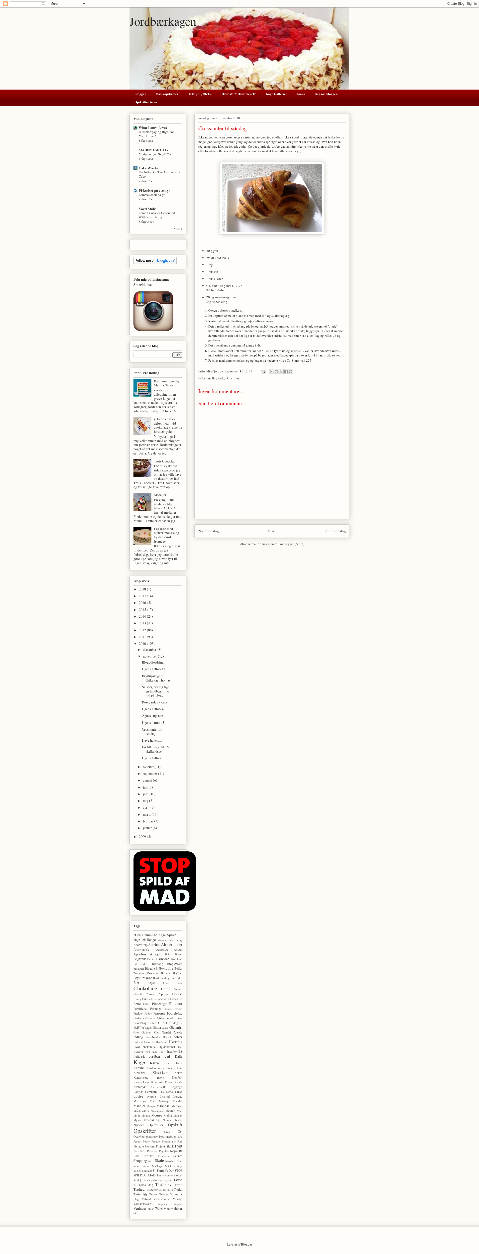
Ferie (137, 1003)
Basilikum (176, 959)
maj (146, 800)
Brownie (152, 973)
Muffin (168, 1115)
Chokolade (145, 988)
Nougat (167, 1120)
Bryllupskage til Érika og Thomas (156, 678)
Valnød (146, 1199)
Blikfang (157, 964)
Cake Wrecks (148, 168)
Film (146, 1004)
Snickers (170, 1166)
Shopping (140, 1160)
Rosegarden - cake (155, 702)
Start (271, 530)
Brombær (138, 973)
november (150, 656)
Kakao (154, 1062)
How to (149, 1042)
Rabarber (152, 1151)
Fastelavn (176, 999)
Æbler (178, 1208)
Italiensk (139, 1056)
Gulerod (146, 1032)
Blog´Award (174, 964)
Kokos (178, 1073)
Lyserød (151, 1096)
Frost (168, 1009)
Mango (151, 1106)
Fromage (155, 1009)
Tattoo (177, 1179)
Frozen (178, 1009)
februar (148, 821)
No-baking (151, 1120)
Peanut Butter (141, 1141)
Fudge (148, 1013)
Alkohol (154, 944)
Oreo (167, 1132)
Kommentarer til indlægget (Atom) (280, 544)
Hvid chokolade (144, 1047)
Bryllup (177, 973)
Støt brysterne (164, 1175)
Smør (146, 1166)
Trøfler (178, 1189)
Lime (169, 1092)
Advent (162, 940)
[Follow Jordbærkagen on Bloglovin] (155, 262)
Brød (156, 978)
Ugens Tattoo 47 (153, 669)
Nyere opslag (208, 530)
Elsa (153, 999)
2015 (143, 609)
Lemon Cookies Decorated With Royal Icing (157, 215)
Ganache (150, 1018)
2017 (143, 595)
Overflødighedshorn (145, 1137)
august (148, 780)
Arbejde (155, 954)
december (150, 649)
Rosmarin (163, 1156)
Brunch (165, 973)
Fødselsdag (174, 1013)
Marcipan (163, 1105)
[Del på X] (281, 371)
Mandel (177, 1101)
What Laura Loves (153, 127)
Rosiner (148, 1156)
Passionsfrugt (167, 1137)
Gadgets (138, 1018)
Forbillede (140, 1009)
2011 (143, 636)
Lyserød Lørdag (171, 1096)
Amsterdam (161, 949)
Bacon (178, 954)
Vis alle (178, 228)
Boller (178, 968)
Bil (135, 964)
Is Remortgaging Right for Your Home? (156, 133)
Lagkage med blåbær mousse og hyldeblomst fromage (166, 535)
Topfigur (139, 1189)
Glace (152, 1023)
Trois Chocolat (164, 461)
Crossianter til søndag (152, 731)
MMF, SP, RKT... (200, 93)
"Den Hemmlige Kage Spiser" (155, 934)
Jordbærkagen (162, 21)
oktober (149, 766)
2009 (143, 836)
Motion (145, 1115)
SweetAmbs (147, 208)
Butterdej (176, 978)
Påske (143, 1151)
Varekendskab (142, 1204)
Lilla (161, 1092)
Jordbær (154, 1056)
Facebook (163, 999)
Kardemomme (155, 1068)
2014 (143, 616)
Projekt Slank (165, 1146)
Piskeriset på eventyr (154, 190)
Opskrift (175, 1125)
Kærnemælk (158, 1087)
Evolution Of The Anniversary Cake (159, 174)
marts (147, 814)
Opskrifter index (146, 102)
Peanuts (155, 1141)
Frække (138, 1013)
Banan (151, 959)
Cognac (178, 989)
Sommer (147, 1170)
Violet (150, 1208)
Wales (159, 1208)
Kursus (169, 1082)
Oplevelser (155, 1125)
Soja (179, 1166)
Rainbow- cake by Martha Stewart (166, 383)
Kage (139, 1062)
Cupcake (163, 994)
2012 (143, 630)
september (150, 773)
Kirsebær (139, 1073)
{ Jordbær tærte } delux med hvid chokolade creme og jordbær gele (168, 425)
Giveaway (139, 1023)
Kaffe (178, 1056)
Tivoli (178, 1185)
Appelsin (139, 954)
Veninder (139, 1208)
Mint (179, 1111)
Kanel (167, 1063)
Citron (165, 989)
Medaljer (160, 494)
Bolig (169, 968)
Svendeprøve (150, 1180)
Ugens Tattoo (151, 758)
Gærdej (166, 1032)
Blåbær (160, 968)
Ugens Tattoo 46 (153, 708)
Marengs (176, 1106)
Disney (137, 999)
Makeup (164, 1101)
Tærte (137, 1194)
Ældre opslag (335, 530)
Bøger (151, 983)
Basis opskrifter (167, 93)
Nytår (178, 1120)
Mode (136, 1115)
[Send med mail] (271, 371)
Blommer (138, 968)
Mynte (137, 1120)
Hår (180, 1047)
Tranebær (152, 1189)
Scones (177, 1156)
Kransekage (141, 1082)
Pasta (179, 1137)
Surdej (137, 1180)
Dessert (177, 994)
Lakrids (138, 1092)
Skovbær (170, 1161)
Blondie (150, 968)
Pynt (178, 1146)
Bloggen (140, 93)
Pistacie (138, 1146)
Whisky (168, 1208)
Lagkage (176, 1086)
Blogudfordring (153, 662)
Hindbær (176, 1036)
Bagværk (218, 378)
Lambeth (151, 1092)
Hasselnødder (153, 1037)
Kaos (179, 1063)
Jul (167, 1056)
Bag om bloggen (326, 93)
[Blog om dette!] (276, 371)
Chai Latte (172, 983)
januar (148, 827)
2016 (143, 602)
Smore (137, 1166)
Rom (136, 1156)
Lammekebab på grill (153, 194)
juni (146, 794)
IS (180, 1051)
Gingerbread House (169, 1018)
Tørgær (153, 1194)
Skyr (179, 1161)
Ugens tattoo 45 (153, 722)
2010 (143, 643)
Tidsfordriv (163, 1184)
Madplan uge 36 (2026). (155, 154)
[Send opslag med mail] (262, 371)
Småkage (157, 1166)
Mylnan (177, 1115)
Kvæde (178, 1082)
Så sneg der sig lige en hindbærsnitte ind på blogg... (155, 691)
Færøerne (159, 1013)
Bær (136, 982)
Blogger (246, 1244)
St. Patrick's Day (163, 1170)
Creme (150, 994)
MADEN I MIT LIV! (154, 149)
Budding (165, 978)
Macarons (139, 1101)
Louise (138, 1096)
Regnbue (164, 1151)
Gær (156, 1032)
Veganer (162, 1204)
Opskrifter (232, 378)
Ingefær (172, 1051)
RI (180, 1150)
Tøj (144, 1194)
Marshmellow (141, 1111)
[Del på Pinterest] (290, 371)
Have (166, 1037)
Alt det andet (171, 944)
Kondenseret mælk (148, 1077)
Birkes (144, 964)
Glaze (165, 1027)
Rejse (174, 1150)
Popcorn (150, 1146)
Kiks (179, 1068)
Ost (180, 1131)
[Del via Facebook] (285, 371)
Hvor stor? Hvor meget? (239, 93)
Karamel (139, 1067)
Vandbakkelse (162, 1199)
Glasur (157, 1028)
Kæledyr (139, 1086)
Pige (179, 1141)
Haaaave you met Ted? (149, 1051)
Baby (168, 954)
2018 (143, 589)
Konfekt (177, 1077)
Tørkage (163, 1194)
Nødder (138, 1125)
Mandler (139, 1105)
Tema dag (146, 1185)
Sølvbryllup (165, 1180)
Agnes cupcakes (153, 715)
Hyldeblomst (167, 1047)
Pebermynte (169, 1141)
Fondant (175, 1003)
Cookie (137, 994)
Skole (159, 1160)
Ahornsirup (140, 945)
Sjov (151, 1161)
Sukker (178, 1175)
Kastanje (170, 1068)
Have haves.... (152, 740)
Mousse (156, 1115)
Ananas (178, 949)
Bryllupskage (142, 977)
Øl (135, 1213)
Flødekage (159, 1003)
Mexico (170, 1111)
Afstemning (175, 940)
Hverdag (175, 1041)
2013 (143, 623)
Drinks (146, 999)
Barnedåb (162, 958)
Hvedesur (161, 1042)
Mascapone (157, 1111)
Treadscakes (166, 1189)
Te (134, 1185)
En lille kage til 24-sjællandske (156, 749)
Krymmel (157, 1082)
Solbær (137, 1170)
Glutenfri (175, 1027)
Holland (138, 1042)
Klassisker (159, 1072)
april (146, 807)
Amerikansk (141, 949)
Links (301, 93)
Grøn (136, 1032)
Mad (152, 1101)
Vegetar (178, 1204)
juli (146, 787)
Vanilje (177, 1199)
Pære (136, 1151)
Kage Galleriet (276, 93)
